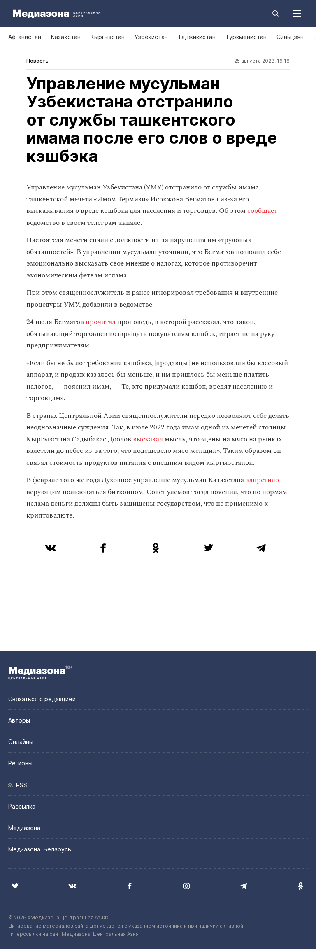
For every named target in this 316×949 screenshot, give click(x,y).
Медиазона (24, 827)
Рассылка (21, 806)
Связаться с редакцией (42, 698)
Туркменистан (246, 36)
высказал (148, 439)
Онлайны (20, 741)
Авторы (19, 720)
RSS (20, 784)
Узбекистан (151, 36)
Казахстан (66, 36)
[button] (297, 13)
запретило (262, 480)
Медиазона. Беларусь (39, 849)
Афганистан (24, 36)
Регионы (20, 763)
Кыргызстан (108, 36)
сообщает (262, 210)
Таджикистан (197, 36)
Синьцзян (290, 36)
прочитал (101, 322)
